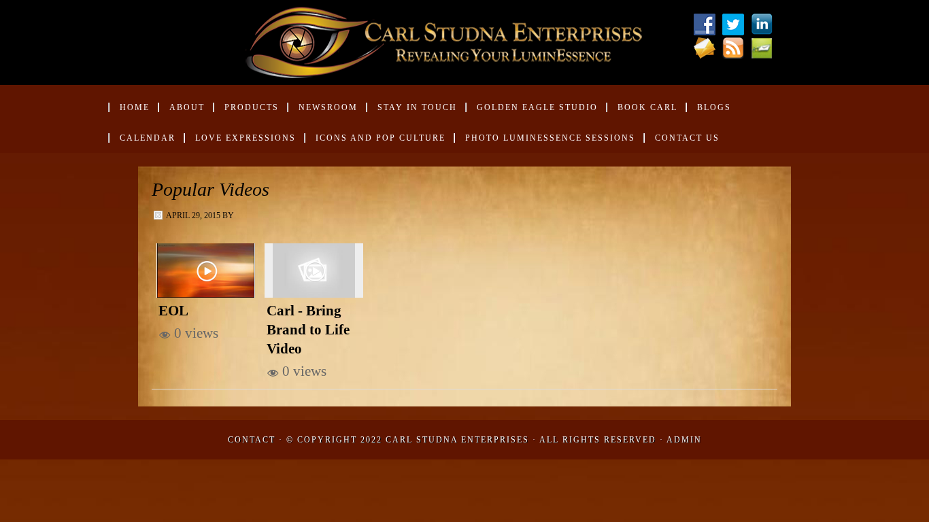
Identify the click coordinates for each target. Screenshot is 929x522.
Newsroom (322, 112)
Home (135, 107)
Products (246, 112)
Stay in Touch (417, 107)
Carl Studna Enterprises (459, 440)
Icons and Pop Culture (380, 138)
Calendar (147, 138)
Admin (684, 440)
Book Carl (641, 112)
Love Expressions (245, 138)
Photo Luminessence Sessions (550, 138)
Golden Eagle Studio (537, 107)
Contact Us (687, 138)
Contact (251, 440)
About (181, 112)
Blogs (714, 107)
